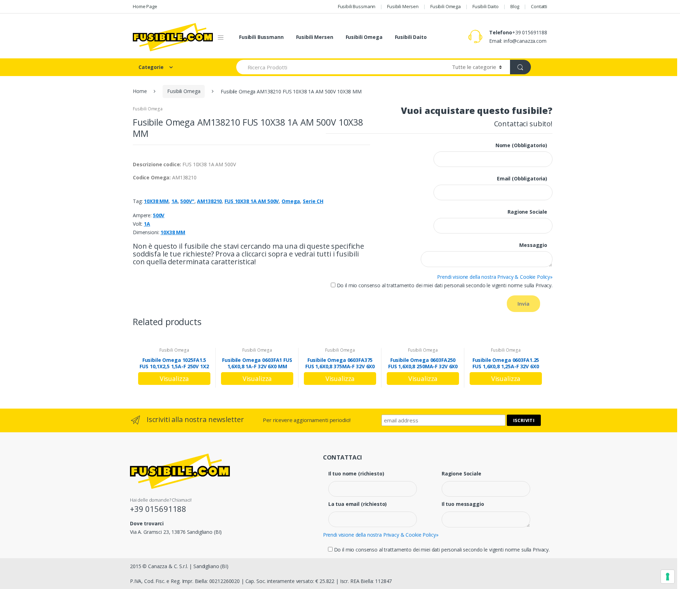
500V (158, 215)
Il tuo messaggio (463, 504)
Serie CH (313, 201)
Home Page (145, 6)
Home (140, 91)
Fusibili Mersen (403, 6)
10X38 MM (156, 201)
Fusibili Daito (485, 6)
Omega (291, 201)
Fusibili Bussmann (357, 6)
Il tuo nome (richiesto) (356, 473)
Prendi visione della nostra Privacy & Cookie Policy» (494, 276)
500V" (187, 201)
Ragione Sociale (461, 473)
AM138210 (209, 201)
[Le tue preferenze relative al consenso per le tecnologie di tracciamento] (667, 576)
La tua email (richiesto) (357, 504)
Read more (174, 378)
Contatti (539, 6)
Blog (514, 6)
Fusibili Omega (445, 6)
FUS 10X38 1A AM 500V (252, 201)
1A (174, 201)
